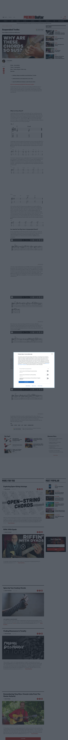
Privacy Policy (40, 385)
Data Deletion (28, 385)
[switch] (47, 371)
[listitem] (34, 368)
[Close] (52, 354)
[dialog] (34, 370)
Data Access (34, 385)
